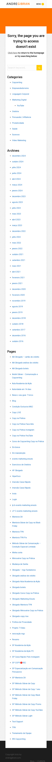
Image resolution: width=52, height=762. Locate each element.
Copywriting (17, 82)
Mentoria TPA (18, 532)
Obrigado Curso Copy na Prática (25, 593)
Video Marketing (19, 140)
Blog (14, 401)
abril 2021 (16, 272)
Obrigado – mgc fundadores (24, 570)
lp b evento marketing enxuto (24, 505)
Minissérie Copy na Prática (23, 558)
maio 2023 (16, 214)
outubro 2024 (17, 161)
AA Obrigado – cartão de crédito (25, 357)
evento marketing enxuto (22, 459)
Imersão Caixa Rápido (21, 482)
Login (14, 499)
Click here (13, 53)
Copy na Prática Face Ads (23, 424)
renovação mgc (18, 634)
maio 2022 (16, 243)
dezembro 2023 (19, 196)
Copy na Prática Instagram (23, 430)
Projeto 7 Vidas (18, 628)
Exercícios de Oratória (21, 464)
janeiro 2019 (17, 312)
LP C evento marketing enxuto (24, 511)
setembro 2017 (18, 330)
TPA (14, 727)
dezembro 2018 (19, 318)
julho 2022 (16, 237)
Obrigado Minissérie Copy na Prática (27, 610)
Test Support (17, 721)
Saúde (14, 129)
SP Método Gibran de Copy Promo (26, 704)
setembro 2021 (18, 260)
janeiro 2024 (17, 190)
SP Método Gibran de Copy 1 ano (26, 689)
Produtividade (18, 123)
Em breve (16, 447)
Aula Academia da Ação (22, 383)
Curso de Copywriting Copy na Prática (28, 441)
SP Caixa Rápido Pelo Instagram (26, 657)
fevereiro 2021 (18, 277)
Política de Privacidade (22, 622)
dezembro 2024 (19, 156)
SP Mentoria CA (19, 678)
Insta (14, 493)
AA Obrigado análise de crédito (25, 363)
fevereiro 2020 (18, 295)
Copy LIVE (16, 412)
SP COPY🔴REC (19, 663)
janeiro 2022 (17, 248)
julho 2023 (16, 208)
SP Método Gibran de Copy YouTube (27, 710)
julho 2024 (16, 167)
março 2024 (17, 185)
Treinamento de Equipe (21, 733)
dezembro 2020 (19, 289)
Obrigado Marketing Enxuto (23, 599)
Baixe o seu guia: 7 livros (22, 395)
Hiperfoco (16, 476)
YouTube (20, 105)
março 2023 (17, 225)
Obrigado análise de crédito (23, 576)
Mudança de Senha (20, 564)
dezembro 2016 (19, 335)
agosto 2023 (17, 202)
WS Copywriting (19, 739)
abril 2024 (16, 179)
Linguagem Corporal (20, 94)
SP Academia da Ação (21, 645)
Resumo (15, 639)
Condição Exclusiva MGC (22, 407)
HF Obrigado (17, 470)
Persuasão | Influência (21, 117)
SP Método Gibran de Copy (23, 683)
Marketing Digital (19, 100)
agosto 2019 (17, 306)
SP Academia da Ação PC (23, 651)
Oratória (15, 111)
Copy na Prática (18, 418)
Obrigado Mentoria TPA (22, 605)
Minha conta (17, 552)
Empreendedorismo (20, 88)
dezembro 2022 (19, 231)
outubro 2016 (17, 341)
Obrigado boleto (19, 587)
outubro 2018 (17, 324)
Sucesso (16, 134)
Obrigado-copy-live (20, 616)
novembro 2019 (18, 301)
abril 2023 (16, 219)
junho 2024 (16, 173)
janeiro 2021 (17, 283)
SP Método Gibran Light (22, 716)
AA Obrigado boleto (20, 368)
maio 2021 (16, 266)
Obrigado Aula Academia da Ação (26, 581)
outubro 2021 (17, 254)
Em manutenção (18, 453)
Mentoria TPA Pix (19, 537)
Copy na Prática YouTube (22, 435)
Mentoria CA (17, 517)
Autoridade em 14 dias (21, 389)
